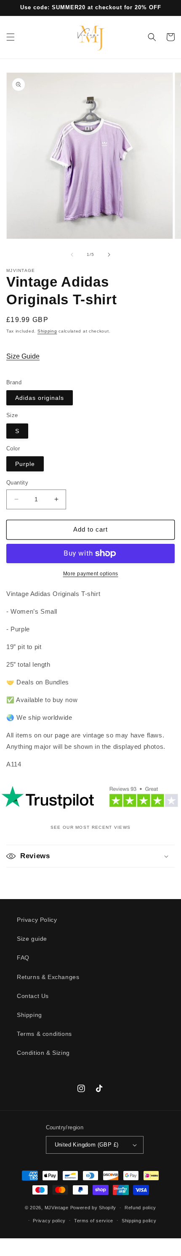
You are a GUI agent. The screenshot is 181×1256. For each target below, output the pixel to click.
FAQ (23, 957)
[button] (10, 37)
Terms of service (93, 1220)
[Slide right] (109, 254)
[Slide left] (72, 254)
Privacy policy (49, 1220)
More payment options (90, 574)
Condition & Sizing (43, 1052)
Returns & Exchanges (48, 977)
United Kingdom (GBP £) (87, 1145)
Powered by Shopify (93, 1207)
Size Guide (23, 356)
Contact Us (33, 996)
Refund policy (140, 1207)
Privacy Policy (37, 919)
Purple (25, 463)
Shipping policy (139, 1220)
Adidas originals (39, 397)
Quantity (17, 482)
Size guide (32, 938)
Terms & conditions (44, 1033)
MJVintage (57, 1207)
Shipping (47, 331)
